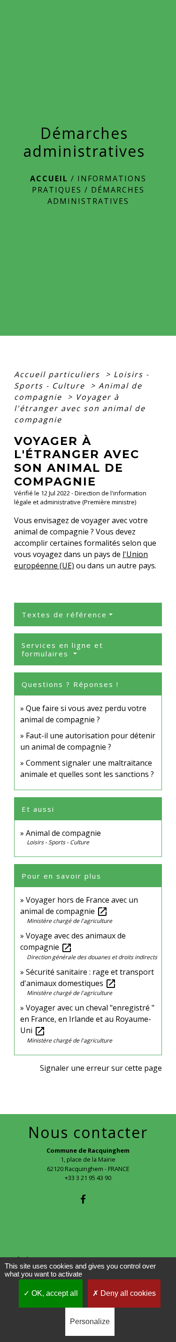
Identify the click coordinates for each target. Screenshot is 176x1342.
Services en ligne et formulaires (62, 649)
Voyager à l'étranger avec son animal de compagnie (79, 408)
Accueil (49, 178)
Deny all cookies (127, 1293)
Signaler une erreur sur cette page (101, 1068)
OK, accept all (54, 1293)
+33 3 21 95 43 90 (88, 1177)
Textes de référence (64, 614)
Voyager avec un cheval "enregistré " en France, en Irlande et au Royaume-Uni (87, 1018)
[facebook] (88, 1199)
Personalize (90, 1322)
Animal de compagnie (63, 833)
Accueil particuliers (58, 374)
